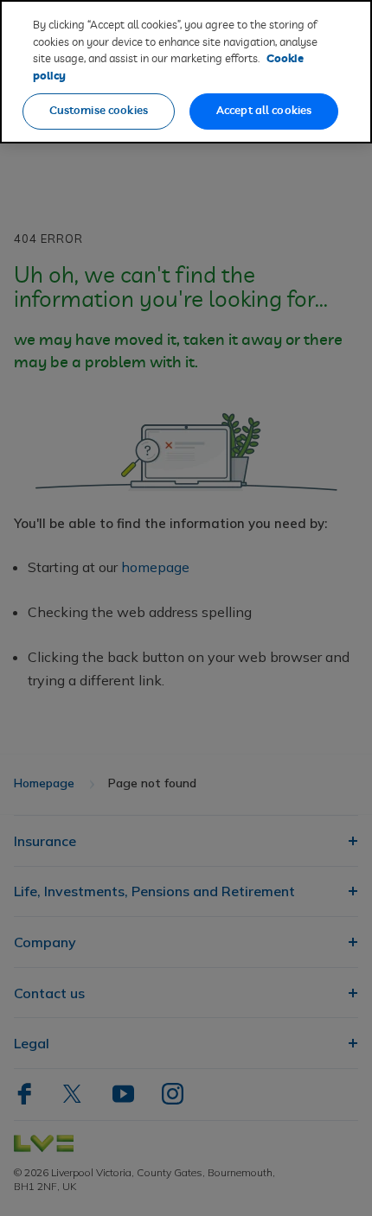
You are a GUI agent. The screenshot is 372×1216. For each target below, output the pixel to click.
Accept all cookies (263, 111)
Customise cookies (98, 111)
